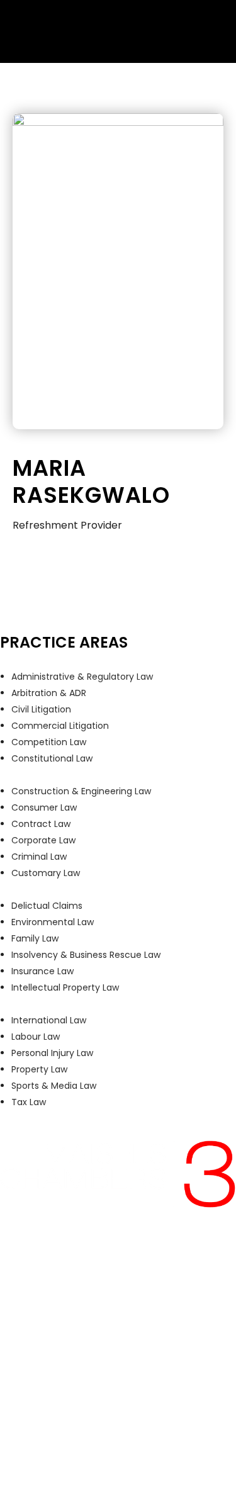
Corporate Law (43, 840)
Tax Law (28, 1102)
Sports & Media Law (53, 1085)
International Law (48, 1020)
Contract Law (40, 824)
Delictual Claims (46, 905)
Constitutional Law (52, 758)
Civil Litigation (41, 709)
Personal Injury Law (52, 1053)
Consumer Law (44, 807)
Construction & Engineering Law (81, 791)
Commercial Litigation (60, 725)
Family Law (35, 938)
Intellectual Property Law (65, 987)
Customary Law (45, 873)
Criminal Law (39, 856)
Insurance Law (42, 971)
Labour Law (35, 1036)
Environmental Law (52, 922)
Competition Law (48, 742)
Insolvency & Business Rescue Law (85, 954)
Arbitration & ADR (48, 693)
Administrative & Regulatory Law (82, 676)
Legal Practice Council (135, 1412)
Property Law (39, 1069)
